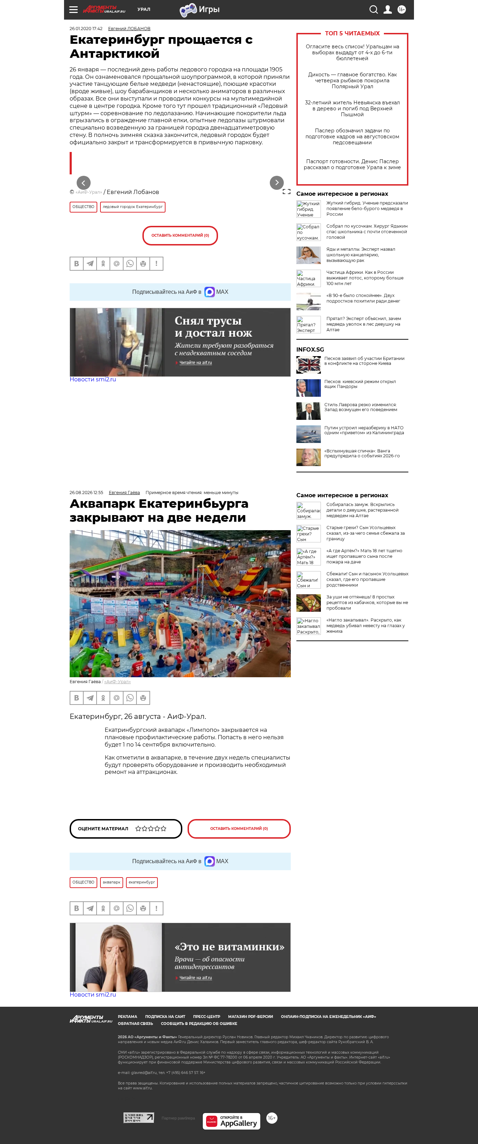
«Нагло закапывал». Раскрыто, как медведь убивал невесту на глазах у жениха (365, 625)
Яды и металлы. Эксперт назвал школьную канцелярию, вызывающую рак (360, 255)
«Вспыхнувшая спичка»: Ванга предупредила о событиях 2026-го (362, 453)
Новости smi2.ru (93, 379)
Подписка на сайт (165, 1016)
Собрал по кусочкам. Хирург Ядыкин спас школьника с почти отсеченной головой (367, 231)
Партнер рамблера (178, 1118)
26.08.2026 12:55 (86, 492)
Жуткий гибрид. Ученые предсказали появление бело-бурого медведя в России (367, 208)
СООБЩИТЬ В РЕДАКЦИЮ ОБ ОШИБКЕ (199, 1023)
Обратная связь (135, 1023)
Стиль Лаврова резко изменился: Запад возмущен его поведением (360, 407)
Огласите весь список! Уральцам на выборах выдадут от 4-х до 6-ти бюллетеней (352, 53)
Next (277, 183)
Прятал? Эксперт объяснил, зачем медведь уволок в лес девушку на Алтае (363, 324)
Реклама (127, 1016)
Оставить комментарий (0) (180, 235)
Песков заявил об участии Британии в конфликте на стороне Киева (364, 361)
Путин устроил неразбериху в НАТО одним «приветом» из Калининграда (364, 430)
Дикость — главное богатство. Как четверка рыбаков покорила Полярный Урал (352, 81)
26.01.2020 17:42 (86, 28)
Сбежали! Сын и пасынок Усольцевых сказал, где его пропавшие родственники (367, 579)
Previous (84, 183)
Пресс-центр (206, 1016)
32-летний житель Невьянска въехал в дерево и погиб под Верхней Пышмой (352, 109)
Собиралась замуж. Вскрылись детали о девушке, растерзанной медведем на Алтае (362, 510)
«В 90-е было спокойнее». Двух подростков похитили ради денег (363, 298)
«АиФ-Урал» (89, 192)
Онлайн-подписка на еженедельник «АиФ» (328, 1016)
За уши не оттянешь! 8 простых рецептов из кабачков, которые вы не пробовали (367, 602)
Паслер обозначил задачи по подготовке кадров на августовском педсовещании (352, 137)
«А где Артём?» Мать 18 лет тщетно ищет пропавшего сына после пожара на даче (364, 556)
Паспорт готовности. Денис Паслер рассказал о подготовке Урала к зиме (352, 165)
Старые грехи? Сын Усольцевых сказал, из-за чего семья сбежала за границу (365, 533)
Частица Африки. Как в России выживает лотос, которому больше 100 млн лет (364, 278)
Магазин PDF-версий (250, 1016)
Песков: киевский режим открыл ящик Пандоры (360, 384)
